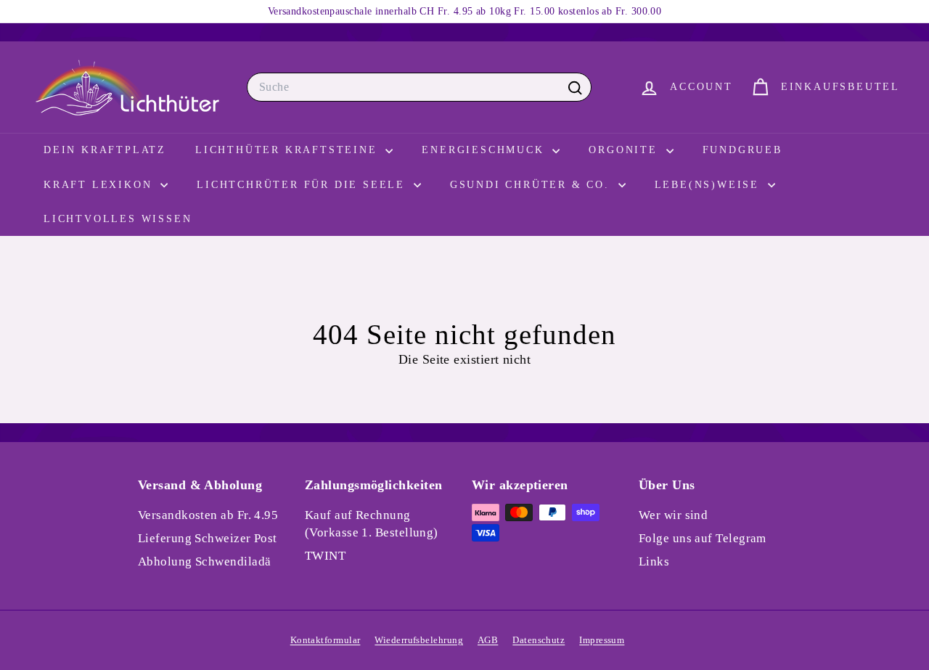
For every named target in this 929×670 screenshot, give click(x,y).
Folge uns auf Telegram (702, 538)
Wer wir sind (673, 515)
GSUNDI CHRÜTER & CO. (532, 184)
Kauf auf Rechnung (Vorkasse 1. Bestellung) (371, 523)
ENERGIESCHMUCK (485, 149)
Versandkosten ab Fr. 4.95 (208, 515)
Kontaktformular (325, 639)
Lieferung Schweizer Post (207, 538)
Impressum (601, 639)
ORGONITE (625, 149)
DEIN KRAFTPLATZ (105, 149)
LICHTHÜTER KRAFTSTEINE (288, 149)
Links (654, 561)
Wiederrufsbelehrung (419, 639)
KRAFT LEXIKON (100, 184)
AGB (488, 639)
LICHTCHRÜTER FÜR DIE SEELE (303, 184)
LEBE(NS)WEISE (709, 184)
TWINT (325, 556)
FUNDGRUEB (742, 149)
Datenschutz (538, 639)
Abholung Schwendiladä (204, 561)
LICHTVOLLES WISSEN (118, 218)
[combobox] (419, 87)
